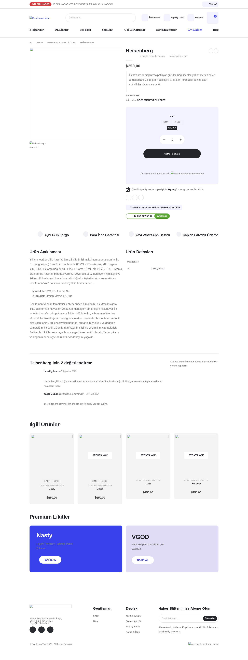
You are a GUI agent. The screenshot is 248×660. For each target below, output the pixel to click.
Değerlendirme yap (178, 56)
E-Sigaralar (37, 29)
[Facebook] (128, 197)
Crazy (52, 488)
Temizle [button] (172, 128)
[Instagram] (141, 197)
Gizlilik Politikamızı (208, 627)
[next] (216, 50)
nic (172, 116)
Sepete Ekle (172, 153)
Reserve (196, 483)
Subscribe (210, 618)
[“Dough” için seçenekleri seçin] (115, 439)
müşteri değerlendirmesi (152, 56)
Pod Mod (85, 29)
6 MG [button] (177, 122)
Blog (215, 29)
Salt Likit (107, 29)
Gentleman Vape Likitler (151, 100)
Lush (148, 483)
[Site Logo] (40, 18)
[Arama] (131, 18)
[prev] (211, 50)
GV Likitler (195, 29)
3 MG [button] (165, 122)
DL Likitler (61, 29)
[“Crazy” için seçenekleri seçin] (67, 439)
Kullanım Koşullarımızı (184, 627)
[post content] (52, 455)
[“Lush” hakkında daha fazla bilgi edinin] (163, 439)
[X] (134, 197)
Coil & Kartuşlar (134, 29)
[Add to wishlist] (172, 165)
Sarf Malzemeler (166, 29)
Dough (100, 488)
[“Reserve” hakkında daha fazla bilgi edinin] (211, 439)
